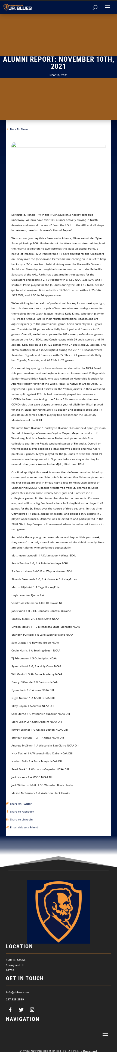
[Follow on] (10, 1009)
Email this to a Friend (24, 827)
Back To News (19, 129)
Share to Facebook (22, 811)
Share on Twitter (21, 803)
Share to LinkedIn (21, 819)
